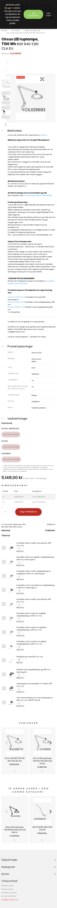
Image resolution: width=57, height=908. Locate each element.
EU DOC (4, 441)
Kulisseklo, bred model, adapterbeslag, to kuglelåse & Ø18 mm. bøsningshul (34, 572)
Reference (5, 54)
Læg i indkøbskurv (28, 511)
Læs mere (48, 14)
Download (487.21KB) (10, 447)
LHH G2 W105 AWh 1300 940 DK (42, 828)
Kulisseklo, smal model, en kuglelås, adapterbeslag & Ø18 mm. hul (32, 642)
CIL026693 (6, 453)
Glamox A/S (36, 353)
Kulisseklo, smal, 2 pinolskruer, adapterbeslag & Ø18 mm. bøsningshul (35, 586)
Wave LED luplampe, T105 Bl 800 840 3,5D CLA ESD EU (15, 830)
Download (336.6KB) (10, 434)
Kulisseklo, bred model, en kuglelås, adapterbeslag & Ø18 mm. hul (31, 614)
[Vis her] (14, 771)
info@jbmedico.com (16, 332)
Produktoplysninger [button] (20, 346)
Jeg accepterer (33, 14)
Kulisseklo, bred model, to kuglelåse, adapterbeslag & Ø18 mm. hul (31, 628)
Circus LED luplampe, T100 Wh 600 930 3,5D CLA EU (42, 761)
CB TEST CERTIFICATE (10, 428)
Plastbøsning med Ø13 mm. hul (30, 656)
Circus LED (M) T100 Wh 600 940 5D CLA (15, 759)
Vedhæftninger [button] (17, 418)
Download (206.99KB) (11, 459)
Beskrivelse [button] (14, 130)
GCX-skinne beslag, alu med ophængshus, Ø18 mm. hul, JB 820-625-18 (35, 698)
